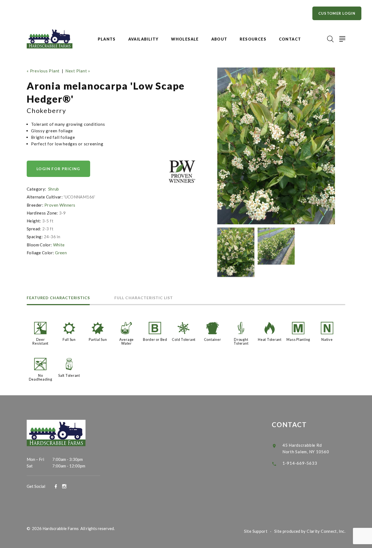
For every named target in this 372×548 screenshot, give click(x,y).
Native (327, 339)
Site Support (256, 531)
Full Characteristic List (143, 298)
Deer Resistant (40, 341)
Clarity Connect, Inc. (326, 531)
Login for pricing (58, 168)
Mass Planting (298, 339)
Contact (290, 39)
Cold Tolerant (184, 339)
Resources (253, 39)
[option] (276, 146)
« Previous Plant (43, 70)
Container (212, 339)
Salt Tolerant (69, 375)
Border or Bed (155, 339)
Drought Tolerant (241, 341)
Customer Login (336, 13)
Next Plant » (77, 70)
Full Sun (69, 339)
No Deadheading (40, 377)
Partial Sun (98, 339)
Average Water (126, 341)
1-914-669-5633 (299, 463)
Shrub (53, 188)
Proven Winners (59, 205)
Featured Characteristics (58, 298)
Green (61, 252)
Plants (107, 39)
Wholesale (185, 39)
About (219, 39)
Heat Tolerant (270, 339)
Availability (143, 39)
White (59, 244)
